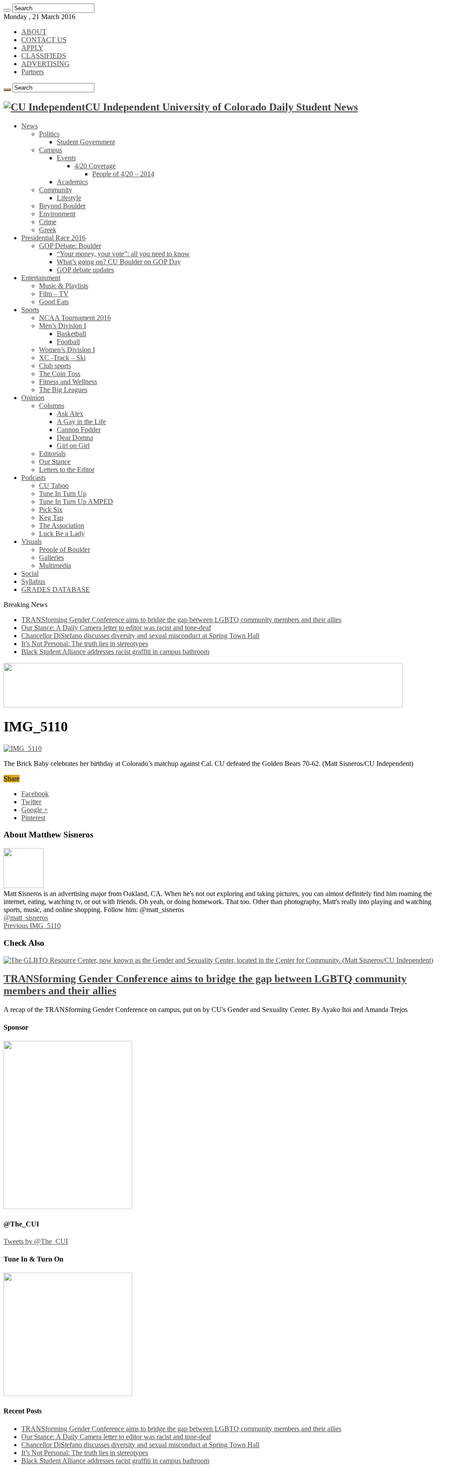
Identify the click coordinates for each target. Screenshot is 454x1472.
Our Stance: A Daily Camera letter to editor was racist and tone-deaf (116, 627)
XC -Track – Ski (62, 357)
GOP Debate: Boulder (70, 246)
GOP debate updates (85, 270)
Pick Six (51, 509)
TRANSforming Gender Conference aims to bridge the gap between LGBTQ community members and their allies (181, 619)
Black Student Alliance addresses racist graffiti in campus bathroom (115, 651)
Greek (47, 230)
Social (30, 573)
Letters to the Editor (66, 469)
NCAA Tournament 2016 (75, 317)
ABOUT (34, 32)
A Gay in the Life (81, 421)
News (29, 126)
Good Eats (54, 302)
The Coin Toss (59, 373)
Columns (51, 405)
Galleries (51, 557)
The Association (61, 525)
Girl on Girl (73, 445)
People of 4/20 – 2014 (123, 174)
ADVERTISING (45, 63)
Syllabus (33, 581)
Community (55, 190)
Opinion (32, 397)
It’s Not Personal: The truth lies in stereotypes (84, 643)
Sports (30, 309)
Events (66, 158)
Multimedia (55, 565)
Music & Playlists (63, 286)
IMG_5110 (32, 925)
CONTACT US (44, 40)
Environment (57, 214)
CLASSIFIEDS (43, 56)
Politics (49, 134)
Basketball (71, 333)
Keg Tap (51, 517)
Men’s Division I (62, 325)
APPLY (32, 48)
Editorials (52, 453)
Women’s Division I (67, 349)
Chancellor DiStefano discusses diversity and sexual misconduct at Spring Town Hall (140, 635)
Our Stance (54, 461)
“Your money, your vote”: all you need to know (123, 254)
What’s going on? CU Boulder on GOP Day (119, 262)
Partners (32, 71)
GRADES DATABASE (55, 589)
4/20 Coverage (95, 166)
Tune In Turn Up (62, 493)
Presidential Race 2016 (53, 238)
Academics (72, 182)
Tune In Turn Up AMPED (76, 501)
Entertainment (40, 278)
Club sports (55, 365)
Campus (50, 150)
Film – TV (54, 294)
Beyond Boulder (62, 206)
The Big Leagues (63, 389)
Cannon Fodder (79, 429)
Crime (47, 222)
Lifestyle (69, 198)
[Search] (7, 10)
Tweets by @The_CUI (36, 1241)
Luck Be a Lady (62, 533)
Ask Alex (70, 413)
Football (68, 341)
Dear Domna (75, 437)
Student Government (86, 142)
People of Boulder (64, 549)
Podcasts (33, 477)
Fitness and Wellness (68, 381)
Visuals (31, 541)
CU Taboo (54, 485)
